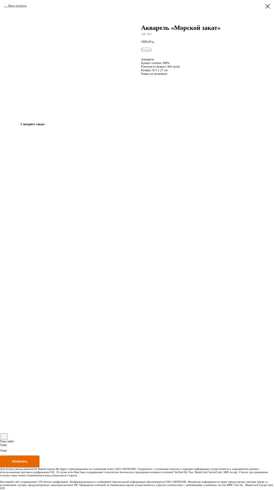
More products (17, 5)
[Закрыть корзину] (4, 436)
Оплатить (19, 461)
